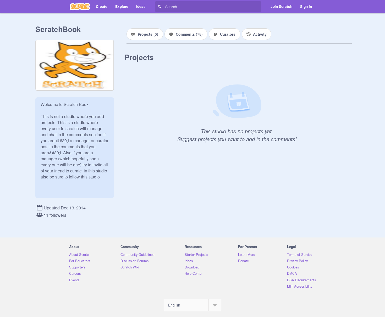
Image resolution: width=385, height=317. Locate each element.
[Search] (160, 6)
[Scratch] (79, 6)
